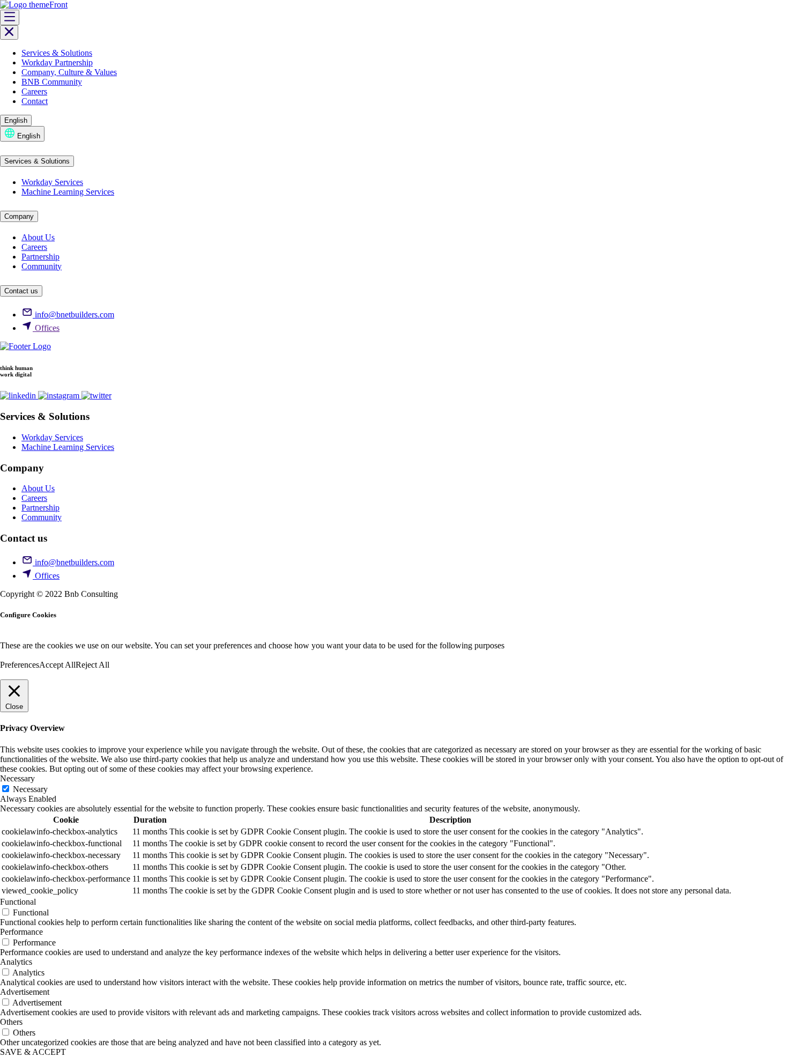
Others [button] (11, 1021)
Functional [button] (18, 901)
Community (41, 266)
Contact (34, 101)
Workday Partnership (57, 62)
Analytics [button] (16, 961)
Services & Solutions (56, 52)
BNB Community (51, 81)
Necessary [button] (17, 778)
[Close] (9, 32)
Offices (46, 327)
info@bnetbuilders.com (73, 314)
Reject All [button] (92, 664)
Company (19, 216)
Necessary (30, 789)
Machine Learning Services (67, 191)
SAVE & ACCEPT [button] (33, 1051)
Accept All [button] (57, 664)
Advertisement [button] (24, 991)
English (15, 120)
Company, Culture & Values (69, 72)
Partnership (40, 256)
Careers (34, 91)
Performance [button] (21, 931)
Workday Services (52, 182)
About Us (38, 237)
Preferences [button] (19, 664)
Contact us (21, 291)
